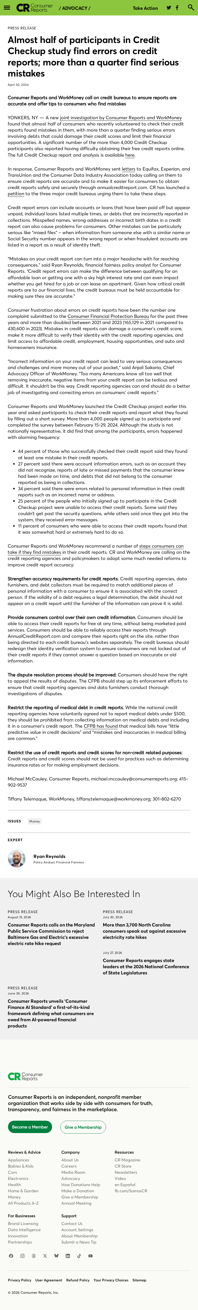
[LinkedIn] (68, 1256)
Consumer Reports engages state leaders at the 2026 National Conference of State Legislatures (146, 966)
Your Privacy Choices (111, 1280)
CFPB (89, 726)
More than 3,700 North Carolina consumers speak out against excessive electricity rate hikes (144, 931)
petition (16, 194)
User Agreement (48, 1280)
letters (128, 169)
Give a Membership (83, 1127)
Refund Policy (77, 1280)
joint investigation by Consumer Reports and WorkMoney (121, 118)
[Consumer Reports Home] (28, 1077)
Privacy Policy (19, 1280)
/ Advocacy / (74, 8)
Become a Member (30, 1126)
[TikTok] (79, 1256)
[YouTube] (90, 1256)
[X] (45, 1256)
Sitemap (139, 1280)
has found (106, 726)
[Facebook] (11, 1256)
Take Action (145, 8)
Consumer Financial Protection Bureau (108, 316)
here (130, 155)
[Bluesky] (56, 1256)
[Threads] (34, 1256)
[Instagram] (22, 1256)
